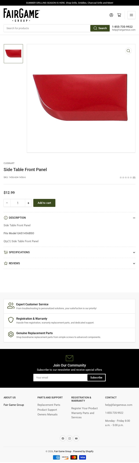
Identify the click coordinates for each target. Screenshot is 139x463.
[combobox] (57, 28)
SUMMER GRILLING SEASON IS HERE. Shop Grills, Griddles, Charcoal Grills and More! (69, 2)
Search (102, 28)
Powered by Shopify (83, 451)
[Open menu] (131, 15)
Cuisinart (9, 163)
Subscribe (96, 377)
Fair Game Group (14, 405)
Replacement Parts (48, 405)
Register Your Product (84, 408)
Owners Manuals (47, 414)
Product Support (47, 409)
